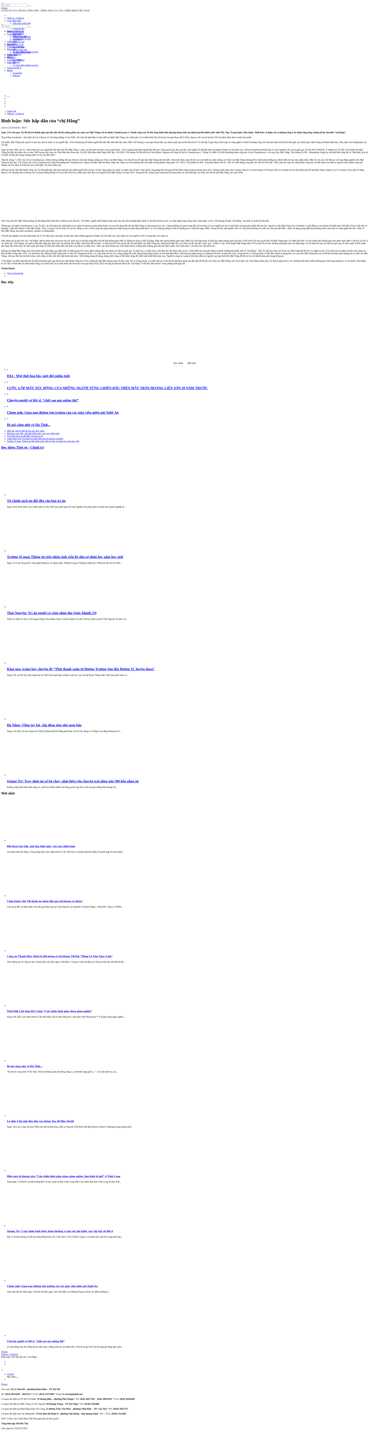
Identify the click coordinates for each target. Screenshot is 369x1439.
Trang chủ (11, 111)
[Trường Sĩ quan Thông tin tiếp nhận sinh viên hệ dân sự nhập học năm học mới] (28, 550)
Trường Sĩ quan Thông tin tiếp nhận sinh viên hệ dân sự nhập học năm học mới (43, 441)
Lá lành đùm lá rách (22, 39)
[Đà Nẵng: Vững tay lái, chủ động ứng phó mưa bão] (28, 719)
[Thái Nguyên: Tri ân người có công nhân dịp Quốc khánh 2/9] (28, 607)
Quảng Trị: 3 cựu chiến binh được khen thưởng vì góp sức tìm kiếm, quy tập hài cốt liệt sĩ (60, 1231)
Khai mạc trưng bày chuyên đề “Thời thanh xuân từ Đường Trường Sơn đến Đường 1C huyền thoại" (81, 669)
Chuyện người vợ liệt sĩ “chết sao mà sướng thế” (43, 400)
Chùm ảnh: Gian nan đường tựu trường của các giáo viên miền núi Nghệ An (63, 412)
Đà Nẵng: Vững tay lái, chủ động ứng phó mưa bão (44, 725)
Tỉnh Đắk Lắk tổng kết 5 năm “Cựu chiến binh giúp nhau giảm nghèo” (49, 1011)
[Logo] (4, 8)
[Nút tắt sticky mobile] (2, 1370)
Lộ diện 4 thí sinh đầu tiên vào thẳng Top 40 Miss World (40, 1121)
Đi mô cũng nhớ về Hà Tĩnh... (28, 425)
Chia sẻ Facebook (15, 273)
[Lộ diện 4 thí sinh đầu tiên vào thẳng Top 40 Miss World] (28, 1115)
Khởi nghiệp (18, 47)
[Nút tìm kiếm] (29, 5)
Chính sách (12, 41)
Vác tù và (17, 39)
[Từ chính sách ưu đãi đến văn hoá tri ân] (28, 495)
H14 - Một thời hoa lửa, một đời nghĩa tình (38, 376)
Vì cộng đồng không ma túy (25, 65)
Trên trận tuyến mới (22, 23)
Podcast (16, 62)
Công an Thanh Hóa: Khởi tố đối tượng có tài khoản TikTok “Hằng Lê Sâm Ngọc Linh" (60, 956)
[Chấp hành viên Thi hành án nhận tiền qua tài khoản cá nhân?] (28, 895)
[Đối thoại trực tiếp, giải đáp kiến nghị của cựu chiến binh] (28, 840)
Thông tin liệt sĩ (14, 68)
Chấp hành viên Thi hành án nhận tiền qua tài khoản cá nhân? (35, 438)
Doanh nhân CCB (15, 44)
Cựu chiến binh (14, 20)
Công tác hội (18, 28)
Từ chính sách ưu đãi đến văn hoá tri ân (25, 436)
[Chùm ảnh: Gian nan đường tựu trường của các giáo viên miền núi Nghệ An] (28, 1280)
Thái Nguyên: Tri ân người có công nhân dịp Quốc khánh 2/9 (51, 613)
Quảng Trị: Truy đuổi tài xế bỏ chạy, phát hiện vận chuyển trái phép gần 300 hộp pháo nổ (73, 781)
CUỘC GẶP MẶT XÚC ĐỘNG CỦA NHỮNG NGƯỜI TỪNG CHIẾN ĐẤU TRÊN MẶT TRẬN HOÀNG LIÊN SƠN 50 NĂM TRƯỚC (107, 388)
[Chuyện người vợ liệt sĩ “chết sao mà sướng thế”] (28, 1335)
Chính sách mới (20, 49)
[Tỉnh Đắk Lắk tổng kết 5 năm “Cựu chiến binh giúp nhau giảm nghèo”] (28, 1005)
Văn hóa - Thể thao (16, 60)
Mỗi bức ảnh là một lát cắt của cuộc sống (25, 431)
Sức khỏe (11, 57)
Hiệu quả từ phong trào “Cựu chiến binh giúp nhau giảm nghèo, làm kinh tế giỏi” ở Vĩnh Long (63, 1176)
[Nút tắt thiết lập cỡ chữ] (8, 96)
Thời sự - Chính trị (15, 18)
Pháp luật (11, 62)
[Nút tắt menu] (2, 24)
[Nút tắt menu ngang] (17, 1377)
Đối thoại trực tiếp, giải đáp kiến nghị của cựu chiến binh (33, 433)
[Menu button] (2, 3)
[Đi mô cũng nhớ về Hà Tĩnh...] (28, 1060)
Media (10, 70)
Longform (17, 73)
